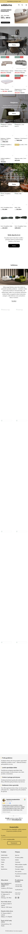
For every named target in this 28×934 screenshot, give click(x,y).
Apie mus (17, 855)
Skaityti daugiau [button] (6, 812)
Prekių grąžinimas (19, 867)
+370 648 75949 (18, 886)
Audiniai (17, 860)
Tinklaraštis (17, 876)
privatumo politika (11, 839)
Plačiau (14, 45)
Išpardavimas (4, 869)
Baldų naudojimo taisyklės (21, 864)
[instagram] (18, 897)
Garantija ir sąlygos (19, 869)
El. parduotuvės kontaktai (20, 873)
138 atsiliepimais (16, 819)
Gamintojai (17, 862)
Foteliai (2, 862)
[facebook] (16, 897)
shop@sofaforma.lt (18, 889)
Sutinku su (9, 839)
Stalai (2, 864)
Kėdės (2, 867)
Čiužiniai (3, 860)
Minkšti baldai (4, 855)
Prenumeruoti (14, 843)
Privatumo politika (19, 857)
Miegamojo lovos (5, 857)
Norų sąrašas (18, 871)
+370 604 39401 (18, 885)
